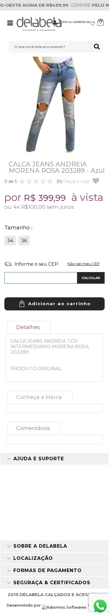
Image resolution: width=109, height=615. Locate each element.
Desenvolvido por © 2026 (54, 605)
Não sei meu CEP (83, 263)
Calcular (91, 278)
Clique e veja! (73, 181)
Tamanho (17, 227)
